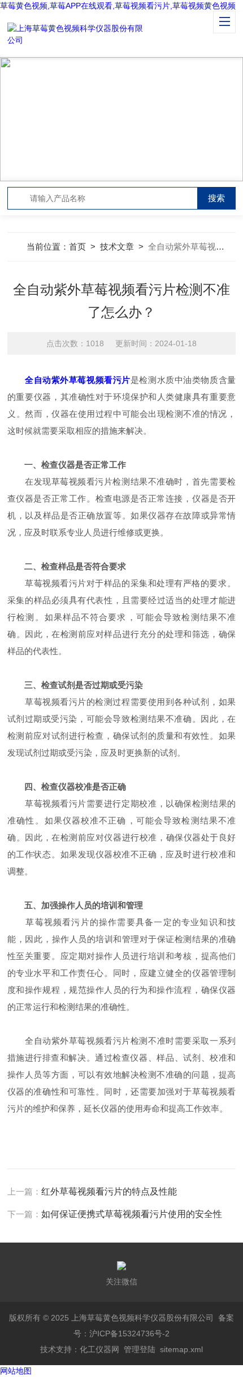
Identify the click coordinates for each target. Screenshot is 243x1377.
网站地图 (16, 1370)
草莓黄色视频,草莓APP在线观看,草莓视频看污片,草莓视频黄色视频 (118, 5)
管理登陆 (139, 1349)
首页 (77, 246)
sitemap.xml (181, 1349)
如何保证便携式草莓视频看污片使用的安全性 (131, 1214)
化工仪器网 (99, 1349)
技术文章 (117, 246)
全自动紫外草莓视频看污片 (78, 380)
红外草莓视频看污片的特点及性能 (109, 1191)
